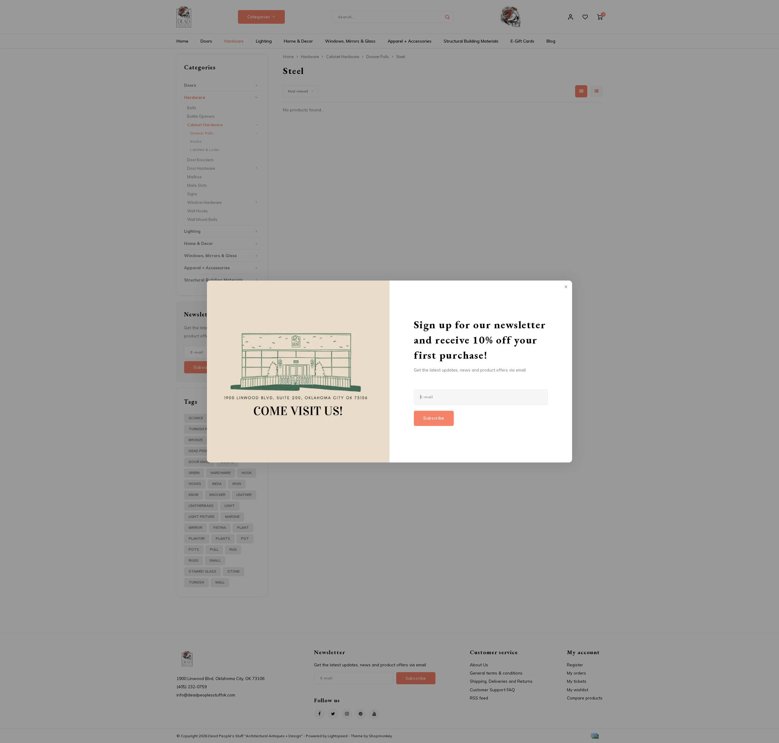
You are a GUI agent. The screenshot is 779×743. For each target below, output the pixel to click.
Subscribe (433, 418)
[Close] (565, 287)
